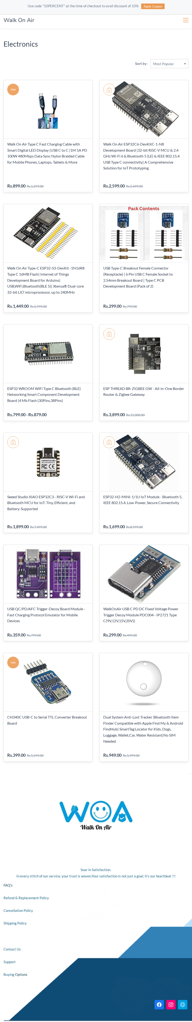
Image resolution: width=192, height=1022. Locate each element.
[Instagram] (171, 1004)
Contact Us (12, 949)
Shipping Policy (15, 923)
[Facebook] (159, 1004)
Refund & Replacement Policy (27, 898)
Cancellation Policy (19, 910)
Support (10, 962)
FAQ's (8, 885)
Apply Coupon (153, 6)
